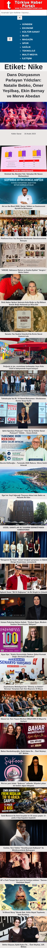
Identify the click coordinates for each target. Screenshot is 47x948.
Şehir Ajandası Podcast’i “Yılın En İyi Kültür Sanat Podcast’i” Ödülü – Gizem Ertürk (23, 432)
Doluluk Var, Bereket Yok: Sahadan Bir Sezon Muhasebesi (24, 175)
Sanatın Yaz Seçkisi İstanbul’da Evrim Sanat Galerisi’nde (23, 335)
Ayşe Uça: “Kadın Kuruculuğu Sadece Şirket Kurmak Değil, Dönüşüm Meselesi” (23, 655)
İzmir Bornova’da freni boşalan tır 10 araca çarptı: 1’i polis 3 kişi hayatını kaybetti (23, 817)
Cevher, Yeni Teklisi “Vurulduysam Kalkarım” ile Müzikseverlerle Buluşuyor (23, 849)
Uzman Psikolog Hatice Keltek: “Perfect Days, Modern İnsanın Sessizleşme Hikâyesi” (23, 623)
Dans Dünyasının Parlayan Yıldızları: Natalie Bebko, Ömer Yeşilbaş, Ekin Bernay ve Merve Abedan (23, 85)
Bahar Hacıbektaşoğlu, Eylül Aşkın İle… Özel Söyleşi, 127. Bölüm (23, 752)
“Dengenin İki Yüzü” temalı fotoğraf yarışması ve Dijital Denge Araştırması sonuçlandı (23, 561)
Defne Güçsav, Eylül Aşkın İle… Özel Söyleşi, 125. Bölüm (23, 946)
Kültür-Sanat (16, 134)
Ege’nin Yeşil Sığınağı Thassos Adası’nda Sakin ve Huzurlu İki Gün (23, 496)
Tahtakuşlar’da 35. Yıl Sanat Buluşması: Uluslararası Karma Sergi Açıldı (23, 399)
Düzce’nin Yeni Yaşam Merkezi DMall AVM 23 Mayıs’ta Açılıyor (23, 720)
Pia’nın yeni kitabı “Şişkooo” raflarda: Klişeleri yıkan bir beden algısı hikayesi (23, 784)
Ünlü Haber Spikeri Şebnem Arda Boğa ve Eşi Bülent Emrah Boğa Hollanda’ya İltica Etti (23, 303)
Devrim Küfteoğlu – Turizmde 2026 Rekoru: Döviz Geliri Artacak (23, 464)
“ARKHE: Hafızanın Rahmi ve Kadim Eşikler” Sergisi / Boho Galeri (23, 271)
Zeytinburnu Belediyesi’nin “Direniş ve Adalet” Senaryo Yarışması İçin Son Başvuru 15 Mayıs (23, 688)
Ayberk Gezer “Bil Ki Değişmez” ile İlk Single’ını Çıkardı (23, 592)
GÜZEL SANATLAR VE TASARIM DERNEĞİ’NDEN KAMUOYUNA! (23, 528)
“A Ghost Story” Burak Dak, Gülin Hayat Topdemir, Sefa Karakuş (23, 913)
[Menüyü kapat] (19, 18)
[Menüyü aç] (9, 39)
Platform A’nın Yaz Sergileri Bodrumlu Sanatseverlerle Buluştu (23, 239)
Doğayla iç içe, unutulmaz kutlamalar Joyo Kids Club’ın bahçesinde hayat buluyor (23, 367)
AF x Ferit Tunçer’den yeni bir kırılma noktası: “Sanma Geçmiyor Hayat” (23, 881)
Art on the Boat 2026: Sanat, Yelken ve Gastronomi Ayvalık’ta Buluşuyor (23, 207)
